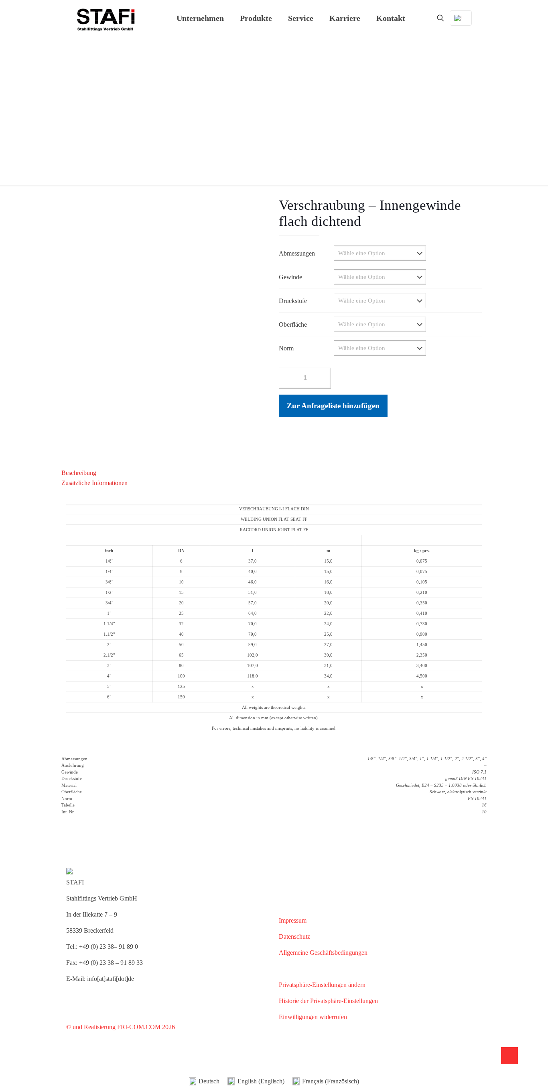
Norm (286, 348)
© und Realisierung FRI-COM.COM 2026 (120, 1026)
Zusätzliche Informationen (94, 482)
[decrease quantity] (286, 378)
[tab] (274, 473)
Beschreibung (78, 472)
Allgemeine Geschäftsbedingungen (323, 952)
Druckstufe (293, 300)
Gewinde (290, 277)
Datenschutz (294, 936)
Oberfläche (293, 324)
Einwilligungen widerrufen (313, 1016)
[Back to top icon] (509, 1055)
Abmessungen (297, 253)
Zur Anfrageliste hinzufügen (333, 405)
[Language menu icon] (461, 18)
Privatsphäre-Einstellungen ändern (322, 984)
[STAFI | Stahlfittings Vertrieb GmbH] (105, 18)
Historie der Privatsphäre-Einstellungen (328, 1000)
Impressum (292, 920)
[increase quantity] (324, 378)
